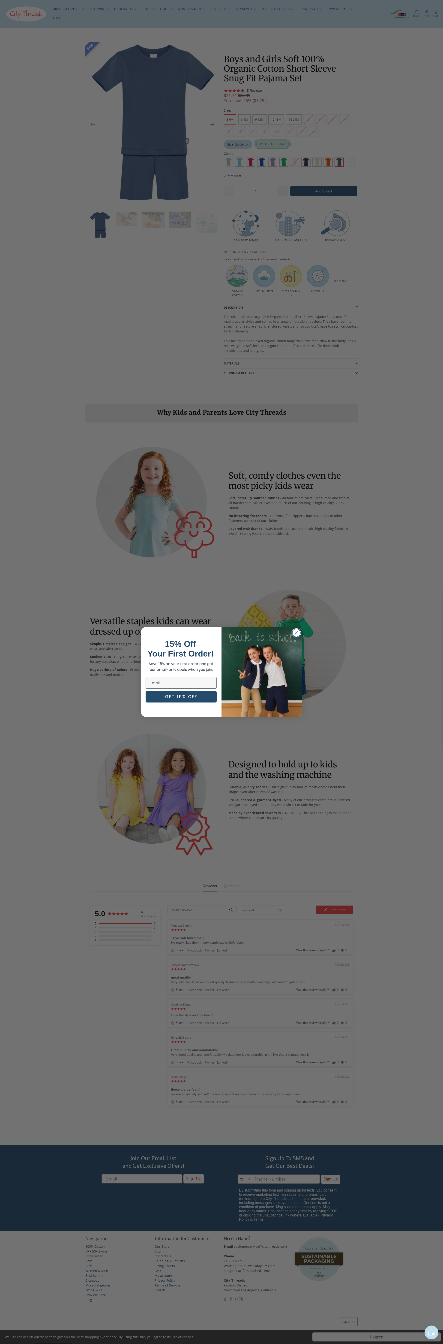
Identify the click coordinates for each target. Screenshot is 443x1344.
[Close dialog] (296, 633)
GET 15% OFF (181, 696)
